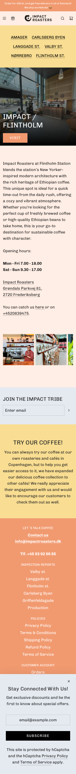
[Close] (69, 681)
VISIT (15, 138)
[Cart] (71, 18)
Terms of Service (36, 762)
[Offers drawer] (13, 18)
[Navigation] (4, 18)
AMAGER (19, 37)
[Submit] (69, 410)
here (40, 307)
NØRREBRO (21, 55)
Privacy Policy (55, 756)
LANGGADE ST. (26, 46)
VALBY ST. (54, 46)
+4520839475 (16, 313)
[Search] (62, 18)
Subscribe (38, 736)
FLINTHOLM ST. (50, 55)
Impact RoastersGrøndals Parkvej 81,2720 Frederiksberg (22, 288)
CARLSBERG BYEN (48, 37)
